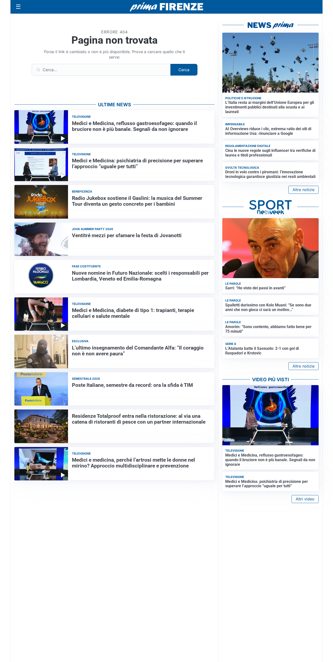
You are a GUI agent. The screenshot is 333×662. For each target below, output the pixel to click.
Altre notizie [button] (303, 189)
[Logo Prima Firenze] (166, 7)
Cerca (183, 69)
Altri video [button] (305, 498)
